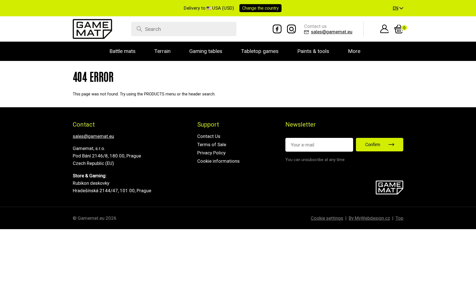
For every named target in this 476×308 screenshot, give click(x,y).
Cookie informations (218, 161)
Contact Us (208, 136)
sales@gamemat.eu (93, 136)
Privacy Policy (211, 153)
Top (399, 218)
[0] (398, 29)
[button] (398, 8)
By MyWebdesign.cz (369, 218)
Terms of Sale (211, 144)
